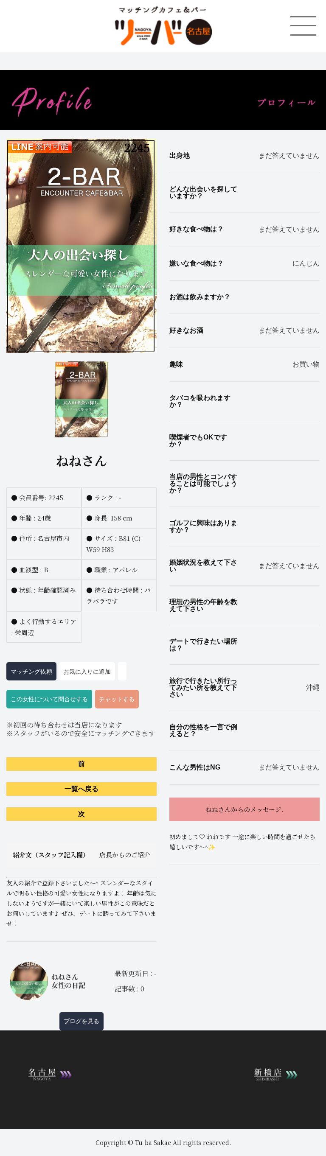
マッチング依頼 (31, 671)
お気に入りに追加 (87, 671)
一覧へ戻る (81, 788)
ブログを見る (81, 1021)
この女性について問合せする (49, 699)
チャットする (117, 699)
